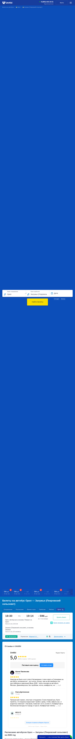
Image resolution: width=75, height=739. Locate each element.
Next (72, 592)
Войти (62, 3)
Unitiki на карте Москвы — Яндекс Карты (37, 726)
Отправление (8, 609)
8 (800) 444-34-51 (47, 2)
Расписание (20, 609)
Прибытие (42, 609)
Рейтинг (51, 609)
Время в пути (31, 609)
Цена (59, 609)
